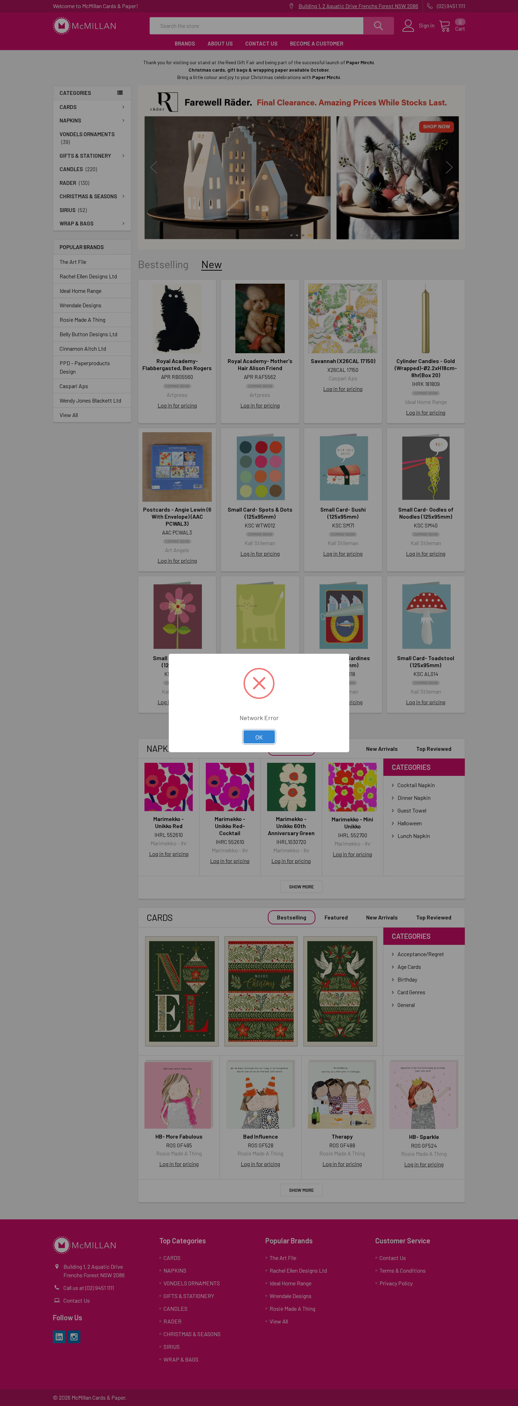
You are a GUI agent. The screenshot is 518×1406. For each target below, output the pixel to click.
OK (259, 737)
